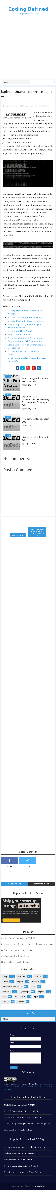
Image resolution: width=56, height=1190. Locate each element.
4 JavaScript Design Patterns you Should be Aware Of (24, 326)
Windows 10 (20, 997)
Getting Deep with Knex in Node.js (25, 320)
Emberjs (20, 1002)
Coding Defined (28, 9)
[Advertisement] (28, 48)
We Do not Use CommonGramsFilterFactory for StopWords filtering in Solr (35, 401)
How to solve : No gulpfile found (16, 962)
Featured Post (41, 884)
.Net (4, 997)
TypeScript (24, 992)
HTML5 (35, 981)
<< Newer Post (18, 535)
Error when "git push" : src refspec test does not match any (27, 944)
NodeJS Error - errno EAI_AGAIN (16, 950)
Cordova (6, 1002)
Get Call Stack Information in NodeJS (18, 938)
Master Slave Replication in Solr (35, 438)
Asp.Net (37, 976)
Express (41, 992)
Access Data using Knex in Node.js (25, 317)
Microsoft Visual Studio (12, 986)
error (39, 106)
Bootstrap (7, 992)
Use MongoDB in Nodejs (20, 330)
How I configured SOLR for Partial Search (35, 379)
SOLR (46, 106)
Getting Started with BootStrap (15, 956)
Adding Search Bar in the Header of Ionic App (24, 1147)
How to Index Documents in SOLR (35, 420)
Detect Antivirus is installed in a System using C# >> (37, 532)
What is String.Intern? (19, 334)
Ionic (33, 986)
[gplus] (33, 1013)
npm (36, 997)
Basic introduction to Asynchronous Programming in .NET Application (26, 339)
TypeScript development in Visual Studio (22, 1117)
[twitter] (27, 1013)
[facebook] (22, 1013)
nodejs (5, 976)
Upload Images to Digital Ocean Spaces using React (27, 1123)
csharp (5, 981)
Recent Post (14, 884)
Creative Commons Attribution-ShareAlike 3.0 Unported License (28, 1086)
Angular (20, 981)
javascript (22, 976)
